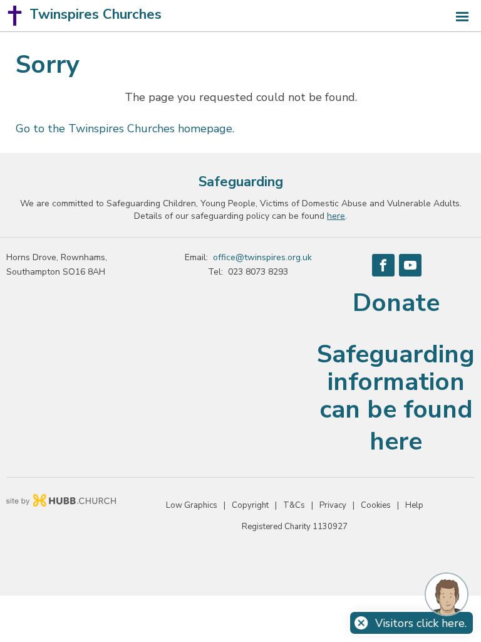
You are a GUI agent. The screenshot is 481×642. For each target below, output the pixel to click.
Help (414, 505)
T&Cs (294, 505)
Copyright (250, 505)
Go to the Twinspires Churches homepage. (125, 128)
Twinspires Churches (95, 14)
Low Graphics (191, 505)
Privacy (332, 505)
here (396, 441)
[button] (240, 16)
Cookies (376, 505)
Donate (396, 303)
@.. (262, 257)
